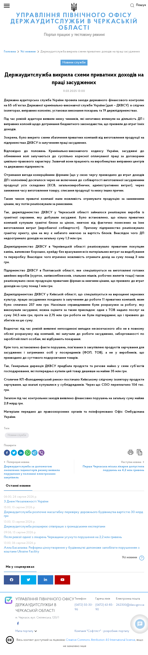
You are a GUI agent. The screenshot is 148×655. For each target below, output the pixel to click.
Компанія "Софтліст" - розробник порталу (102, 631)
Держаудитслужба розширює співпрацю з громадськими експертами (54, 526)
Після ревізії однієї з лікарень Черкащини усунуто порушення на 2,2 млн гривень (63, 537)
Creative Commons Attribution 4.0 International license (100, 640)
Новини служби (74, 62)
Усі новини (28, 51)
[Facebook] (18, 623)
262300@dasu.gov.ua (130, 604)
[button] (7, 453)
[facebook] (11, 580)
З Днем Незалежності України (26, 501)
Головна (10, 51)
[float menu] (140, 624)
